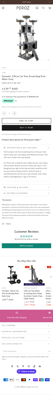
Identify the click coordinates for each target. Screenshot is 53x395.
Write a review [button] (26, 245)
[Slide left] (4, 2)
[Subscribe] (49, 351)
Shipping (12, 91)
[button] (37, 8)
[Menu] (3, 8)
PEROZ (4, 73)
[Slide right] (49, 2)
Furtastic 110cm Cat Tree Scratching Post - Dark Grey (11, 293)
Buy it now (26, 128)
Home (4, 67)
